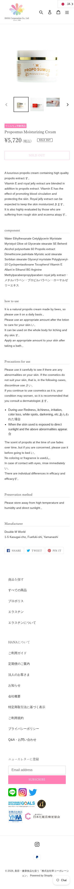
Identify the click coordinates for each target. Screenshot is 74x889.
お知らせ (14, 685)
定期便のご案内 (19, 663)
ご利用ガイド (17, 653)
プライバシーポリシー (23, 728)
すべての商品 (17, 590)
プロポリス (16, 601)
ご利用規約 (16, 718)
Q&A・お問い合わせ (22, 739)
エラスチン (16, 611)
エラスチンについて (22, 622)
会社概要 (14, 696)
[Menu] (67, 12)
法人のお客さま (19, 674)
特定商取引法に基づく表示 (26, 707)
